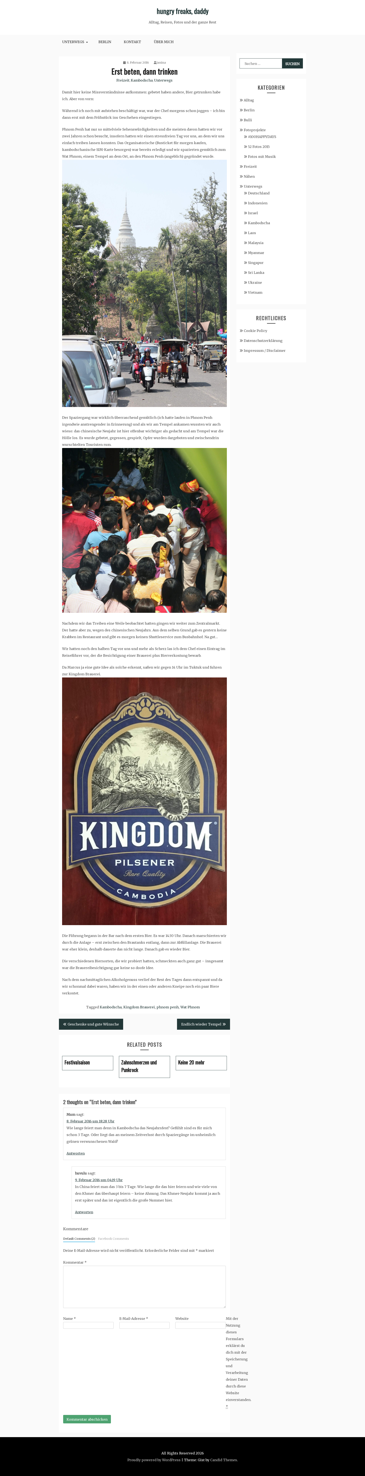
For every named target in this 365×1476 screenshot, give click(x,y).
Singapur (256, 263)
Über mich (164, 42)
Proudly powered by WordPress (154, 1460)
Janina (161, 62)
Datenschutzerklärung (263, 341)
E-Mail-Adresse (133, 1318)
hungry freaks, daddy (182, 11)
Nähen (249, 176)
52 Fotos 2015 (259, 147)
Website (182, 1318)
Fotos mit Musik (262, 156)
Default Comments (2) (79, 1239)
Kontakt (132, 42)
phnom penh (168, 1007)
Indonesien (257, 203)
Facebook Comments (113, 1239)
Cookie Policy (255, 331)
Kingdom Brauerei (139, 1007)
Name (69, 1318)
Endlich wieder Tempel (201, 1024)
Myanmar (256, 253)
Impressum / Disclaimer (265, 350)
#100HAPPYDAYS (262, 137)
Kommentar (75, 1262)
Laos (252, 233)
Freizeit (122, 80)
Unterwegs (73, 42)
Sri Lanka (256, 272)
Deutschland (259, 193)
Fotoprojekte (255, 130)
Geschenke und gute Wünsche (93, 1024)
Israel (253, 213)
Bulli (248, 120)
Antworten (76, 1153)
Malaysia (255, 243)
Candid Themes (223, 1460)
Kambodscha (142, 80)
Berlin (104, 42)
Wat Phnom (190, 1007)
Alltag (249, 100)
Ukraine (255, 282)
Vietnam (255, 292)
